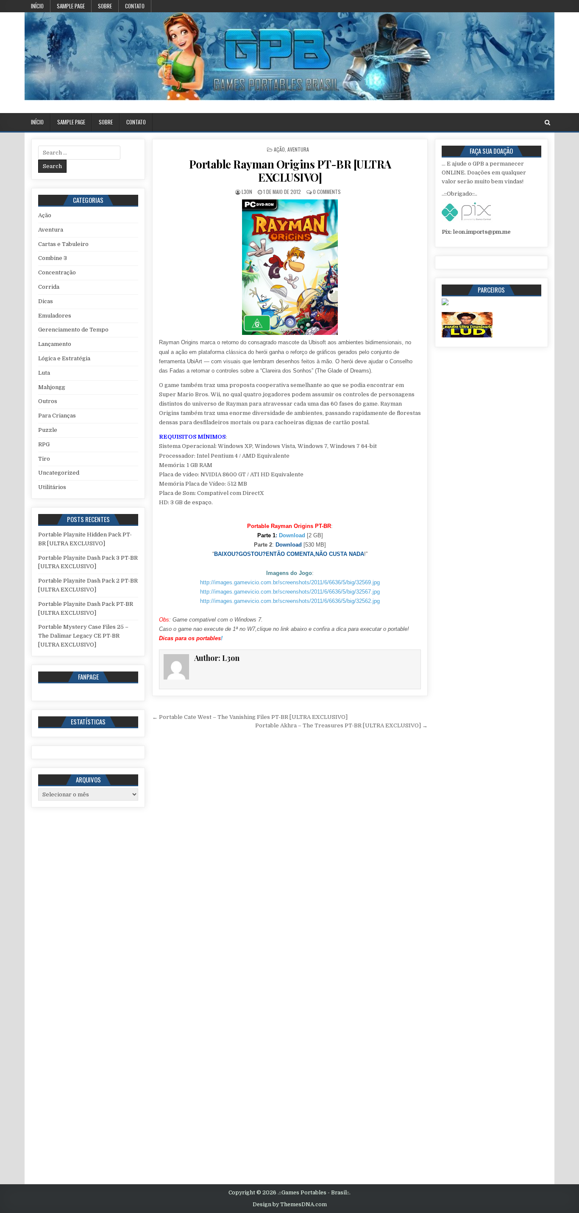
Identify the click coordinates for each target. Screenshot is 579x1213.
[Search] (547, 122)
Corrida (48, 287)
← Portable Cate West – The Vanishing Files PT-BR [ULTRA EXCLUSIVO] (250, 717)
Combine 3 (52, 258)
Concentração (57, 272)
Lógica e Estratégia (64, 358)
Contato (135, 6)
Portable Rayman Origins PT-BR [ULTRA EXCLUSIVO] (290, 171)
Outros (47, 401)
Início (37, 6)
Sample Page (71, 6)
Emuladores (54, 315)
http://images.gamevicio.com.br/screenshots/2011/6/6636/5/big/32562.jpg (290, 601)
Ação (279, 149)
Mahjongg (51, 387)
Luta (44, 373)
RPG (44, 444)
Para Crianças (57, 415)
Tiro (44, 459)
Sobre (105, 6)
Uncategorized (58, 473)
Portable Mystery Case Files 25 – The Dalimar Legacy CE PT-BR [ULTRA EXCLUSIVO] (83, 636)
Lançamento (54, 344)
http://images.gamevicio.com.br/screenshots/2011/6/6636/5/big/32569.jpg (290, 582)
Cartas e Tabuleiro (63, 244)
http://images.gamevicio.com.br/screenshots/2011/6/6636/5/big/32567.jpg (290, 592)
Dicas (45, 301)
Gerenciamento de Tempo (73, 329)
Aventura (298, 149)
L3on (247, 191)
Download (292, 535)
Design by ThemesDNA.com (290, 1204)
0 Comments (327, 191)
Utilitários (52, 487)
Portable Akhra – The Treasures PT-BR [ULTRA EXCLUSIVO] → (341, 725)
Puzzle (47, 430)
